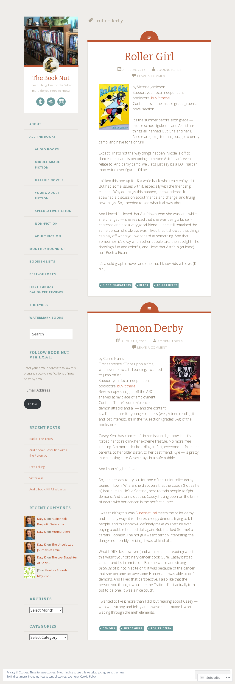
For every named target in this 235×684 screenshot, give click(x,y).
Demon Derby (149, 328)
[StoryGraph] (51, 101)
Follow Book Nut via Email (49, 354)
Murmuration (61, 531)
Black (143, 285)
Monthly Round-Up (47, 249)
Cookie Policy (88, 676)
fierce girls (133, 628)
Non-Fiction (46, 223)
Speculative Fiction (53, 211)
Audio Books (47, 149)
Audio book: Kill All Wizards (47, 489)
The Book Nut (51, 78)
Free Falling (37, 467)
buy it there (160, 97)
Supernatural (146, 512)
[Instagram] (61, 101)
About (35, 124)
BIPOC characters (117, 285)
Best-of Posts (42, 274)
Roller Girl (149, 56)
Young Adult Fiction (47, 195)
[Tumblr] (40, 101)
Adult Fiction (48, 236)
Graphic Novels (49, 180)
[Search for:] (48, 334)
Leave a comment (152, 76)
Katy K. (42, 519)
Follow (32, 404)
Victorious (36, 478)
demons (109, 628)
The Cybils (38, 305)
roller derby (167, 285)
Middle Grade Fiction (47, 164)
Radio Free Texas (41, 439)
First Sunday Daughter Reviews (46, 289)
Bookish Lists (42, 261)
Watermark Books (46, 317)
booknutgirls (169, 70)
